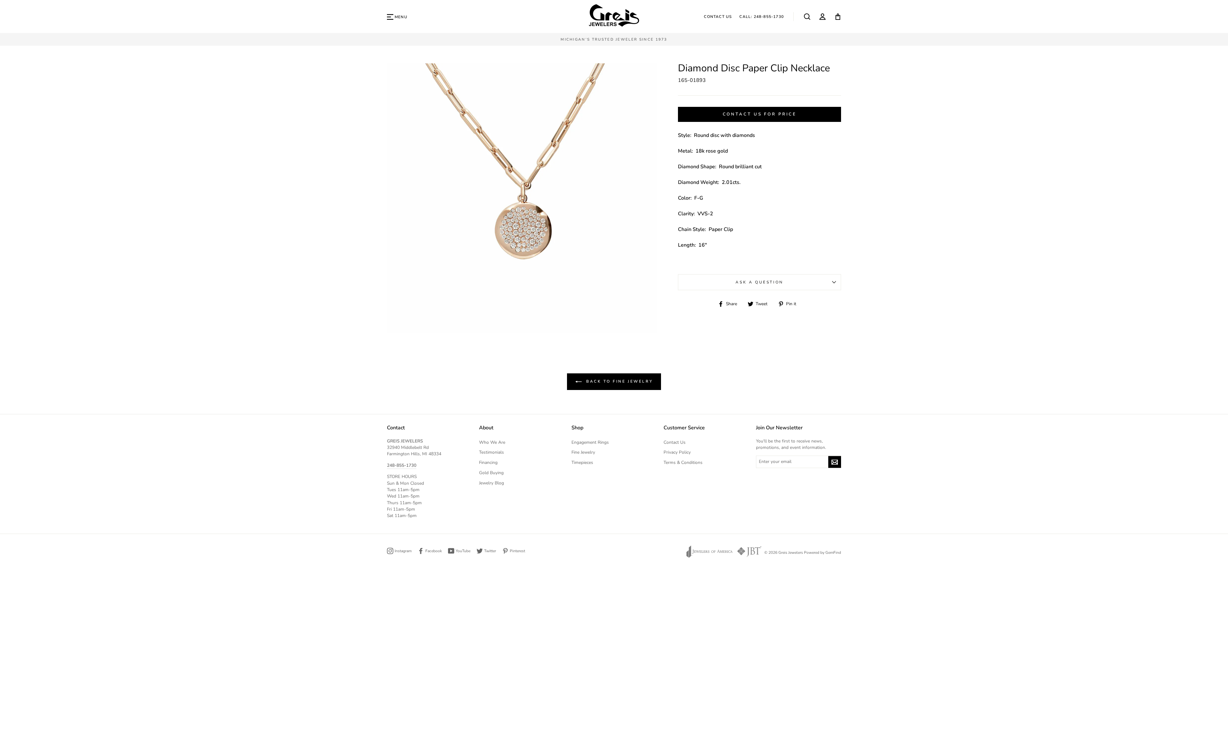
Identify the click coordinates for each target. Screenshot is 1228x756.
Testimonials (491, 452)
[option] (614, 39)
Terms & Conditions (683, 462)
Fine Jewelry (583, 452)
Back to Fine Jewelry (618, 381)
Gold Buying (491, 473)
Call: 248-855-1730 (761, 16)
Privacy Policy (677, 452)
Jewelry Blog (491, 483)
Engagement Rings (590, 442)
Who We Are (492, 442)
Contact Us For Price (760, 114)
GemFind (833, 552)
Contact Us (718, 16)
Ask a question (759, 282)
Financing (488, 462)
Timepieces (582, 462)
